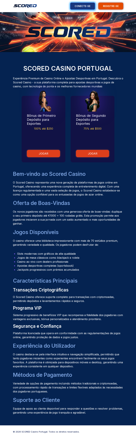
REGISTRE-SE (111, 6)
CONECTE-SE (82, 6)
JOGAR (43, 153)
